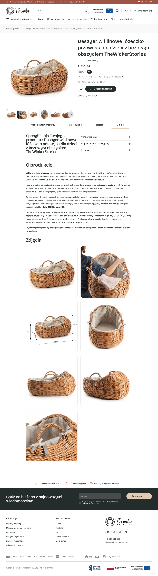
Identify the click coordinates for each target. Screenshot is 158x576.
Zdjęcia (99, 124)
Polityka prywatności (15, 536)
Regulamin (10, 532)
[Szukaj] (86, 10)
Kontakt (59, 528)
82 (89, 72)
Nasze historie (126, 19)
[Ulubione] (117, 10)
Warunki (110, 502)
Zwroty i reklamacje (15, 541)
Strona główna (13, 28)
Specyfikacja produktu (43, 124)
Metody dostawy (13, 523)
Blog (113, 19)
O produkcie (75, 124)
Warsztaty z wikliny (77, 19)
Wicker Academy (98, 19)
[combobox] (61, 10)
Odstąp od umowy (14, 545)
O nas (41, 19)
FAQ (57, 532)
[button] (126, 10)
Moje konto (61, 541)
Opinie (120, 124)
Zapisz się (137, 496)
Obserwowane (62, 536)
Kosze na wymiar (55, 19)
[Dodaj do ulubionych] (81, 89)
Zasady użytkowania (90, 504)
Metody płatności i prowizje (18, 528)
